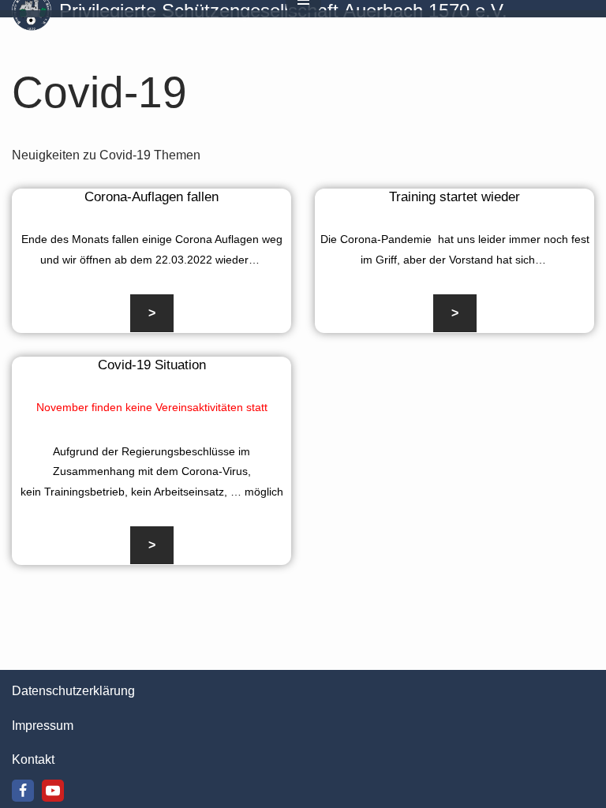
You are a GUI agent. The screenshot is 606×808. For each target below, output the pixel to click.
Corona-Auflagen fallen (151, 196)
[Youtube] (53, 791)
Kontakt (33, 759)
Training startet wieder (454, 196)
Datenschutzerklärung (73, 691)
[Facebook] (23, 791)
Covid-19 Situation (152, 364)
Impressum (42, 725)
